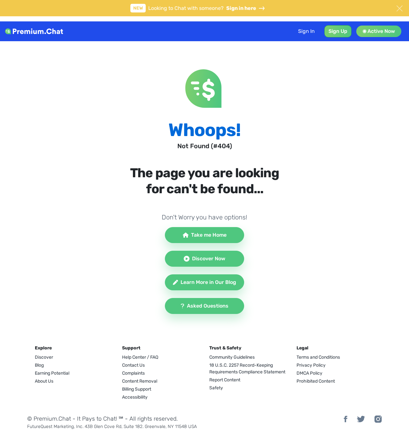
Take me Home (209, 235)
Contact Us (133, 365)
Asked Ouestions (207, 306)
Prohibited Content (316, 381)
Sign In (306, 31)
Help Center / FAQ (140, 357)
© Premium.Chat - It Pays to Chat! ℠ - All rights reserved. (102, 418)
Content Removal (139, 381)
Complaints (133, 373)
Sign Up (337, 31)
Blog (39, 365)
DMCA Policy (309, 373)
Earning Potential (52, 373)
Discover (44, 357)
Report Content (224, 380)
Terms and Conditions (318, 357)
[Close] (399, 7)
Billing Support (136, 389)
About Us (44, 381)
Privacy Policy (311, 365)
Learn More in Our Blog (208, 282)
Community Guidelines (232, 357)
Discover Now (208, 259)
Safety (216, 388)
